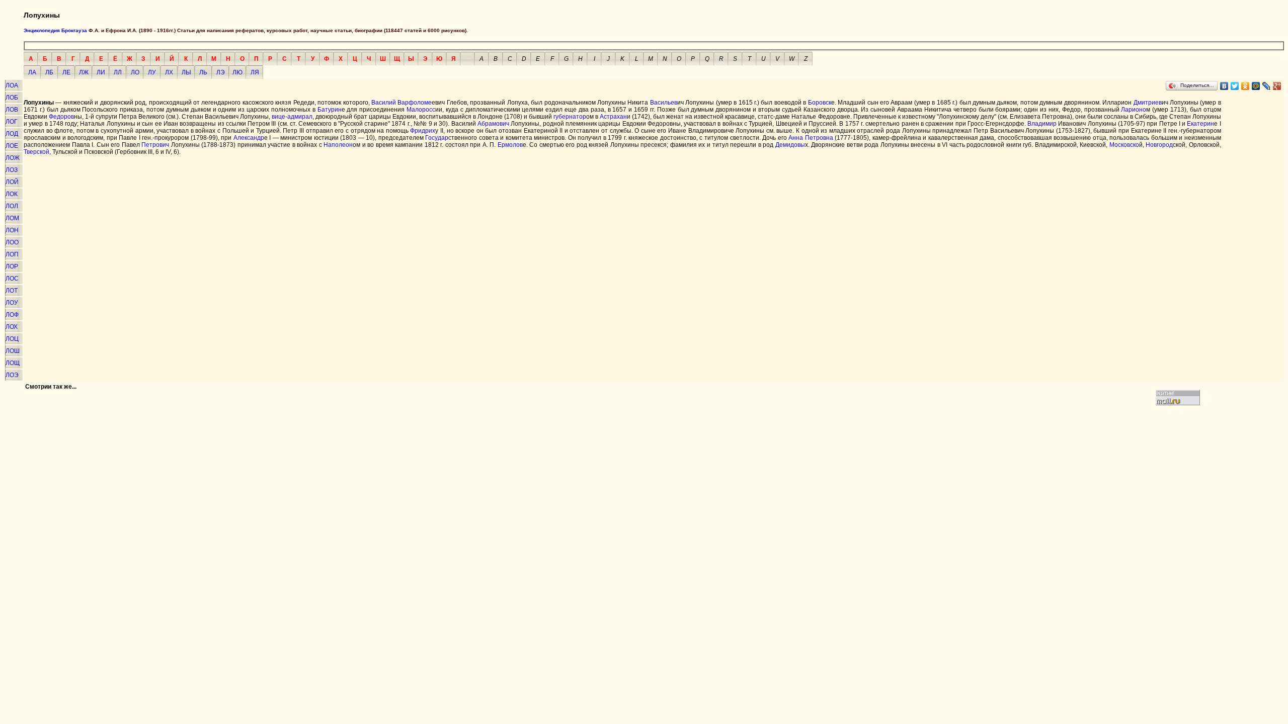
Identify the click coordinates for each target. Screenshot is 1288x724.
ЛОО (12, 242)
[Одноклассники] (1245, 86)
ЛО (135, 72)
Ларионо (1133, 109)
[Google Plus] (1277, 86)
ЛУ (152, 72)
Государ (436, 137)
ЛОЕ (12, 145)
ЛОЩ (13, 363)
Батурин (329, 109)
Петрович (155, 144)
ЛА (32, 72)
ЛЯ (255, 72)
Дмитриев (1148, 102)
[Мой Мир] (1256, 86)
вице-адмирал (292, 116)
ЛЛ (118, 72)
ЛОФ (12, 314)
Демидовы (790, 144)
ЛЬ (203, 72)
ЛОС (12, 278)
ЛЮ (237, 72)
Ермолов (510, 144)
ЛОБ (12, 97)
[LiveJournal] (1266, 86)
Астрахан (613, 116)
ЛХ (169, 72)
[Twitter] (1235, 86)
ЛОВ (12, 109)
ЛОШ (13, 350)
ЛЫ (186, 72)
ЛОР (12, 266)
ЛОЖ (13, 157)
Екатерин (1200, 123)
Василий (383, 102)
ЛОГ (12, 121)
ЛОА (12, 85)
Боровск (819, 102)
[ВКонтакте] (1224, 86)
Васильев (663, 102)
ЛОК (12, 194)
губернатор (569, 116)
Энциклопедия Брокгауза (55, 30)
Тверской (36, 151)
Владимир (1042, 123)
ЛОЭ (12, 375)
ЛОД (12, 133)
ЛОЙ (12, 182)
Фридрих (422, 130)
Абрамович (493, 123)
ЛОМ (12, 218)
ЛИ (101, 72)
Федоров (61, 116)
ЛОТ (12, 290)
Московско (1124, 144)
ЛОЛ (12, 206)
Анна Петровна (810, 137)
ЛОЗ (12, 169)
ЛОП (12, 254)
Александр (248, 137)
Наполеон (338, 144)
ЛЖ (84, 72)
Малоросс (421, 109)
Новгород (1159, 144)
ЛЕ (66, 72)
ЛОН (12, 230)
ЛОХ (12, 326)
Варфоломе (414, 102)
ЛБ (49, 72)
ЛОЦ (12, 338)
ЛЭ (220, 72)
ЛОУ (12, 302)
